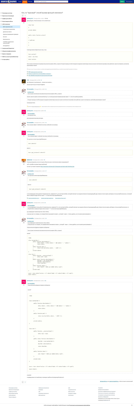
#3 (45, 110)
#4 (45, 122)
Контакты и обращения (103, 396)
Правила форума (12, 397)
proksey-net (30, 18)
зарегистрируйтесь (113, 381)
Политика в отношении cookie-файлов (106, 393)
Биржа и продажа (6, 54)
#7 (45, 171)
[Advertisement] (67, 7)
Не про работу (5, 59)
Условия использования (103, 389)
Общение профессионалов (9, 51)
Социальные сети (72, 389)
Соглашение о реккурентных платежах (106, 395)
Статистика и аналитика (9, 29)
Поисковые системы (7, 13)
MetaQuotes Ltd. (106, 400)
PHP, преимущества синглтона (35, 72)
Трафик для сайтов (7, 18)
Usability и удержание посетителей (8, 42)
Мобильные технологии (44, 388)
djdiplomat (29, 159)
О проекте (100, 387)
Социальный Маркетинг (8, 48)
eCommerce (70, 395)
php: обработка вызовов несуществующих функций (40, 75)
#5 (45, 131)
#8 (45, 202)
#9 (45, 218)
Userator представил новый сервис (47, 198)
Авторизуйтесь (103, 381)
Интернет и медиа (72, 393)
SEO (39, 391)
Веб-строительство (7, 26)
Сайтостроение (6, 24)
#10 (45, 280)
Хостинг (5, 36)
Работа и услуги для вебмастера (10, 56)
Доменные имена (7, 31)
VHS (28, 80)
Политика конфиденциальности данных (106, 391)
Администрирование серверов (10, 34)
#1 (41, 80)
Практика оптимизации (8, 15)
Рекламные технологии (44, 393)
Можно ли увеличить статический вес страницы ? (40, 73)
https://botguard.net (35, 106)
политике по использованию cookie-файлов (80, 405)
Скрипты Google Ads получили (34, 198)
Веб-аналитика (42, 395)
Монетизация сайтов (7, 21)
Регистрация (129, 1)
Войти (122, 1)
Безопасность (6, 39)
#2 (45, 89)
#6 (44, 159)
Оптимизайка (30, 89)
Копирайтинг (6, 45)
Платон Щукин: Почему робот (60, 198)
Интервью (41, 389)
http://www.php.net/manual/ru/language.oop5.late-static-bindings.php (57, 166)
